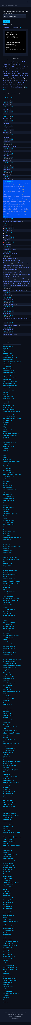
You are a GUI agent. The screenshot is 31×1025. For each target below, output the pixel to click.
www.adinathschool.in (9, 663)
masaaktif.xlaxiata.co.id (22, 274)
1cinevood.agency (17, 87)
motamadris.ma (7, 939)
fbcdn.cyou (6, 995)
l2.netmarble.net (7, 856)
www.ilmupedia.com (9, 609)
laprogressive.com (8, 986)
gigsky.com (6, 874)
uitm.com (5, 960)
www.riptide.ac (9, 64)
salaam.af (6, 82)
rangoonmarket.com (9, 615)
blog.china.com (7, 516)
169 (12, 135)
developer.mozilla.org (9, 409)
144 (10, 246)
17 (12, 311)
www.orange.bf (7, 605)
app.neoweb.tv (7, 226)
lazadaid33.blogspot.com (10, 557)
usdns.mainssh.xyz (8, 639)
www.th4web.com (8, 624)
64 (7, 97)
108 (12, 111)
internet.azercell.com (9, 791)
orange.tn (5, 924)
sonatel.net (6, 694)
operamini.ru (6, 757)
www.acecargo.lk (8, 911)
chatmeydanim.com (8, 429)
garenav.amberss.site (9, 661)
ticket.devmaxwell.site (9, 765)
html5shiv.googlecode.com (11, 598)
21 (11, 144)
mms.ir (5, 589)
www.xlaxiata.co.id (22, 279)
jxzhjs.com (6, 155)
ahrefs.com (6, 828)
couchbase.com (7, 908)
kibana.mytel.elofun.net (9, 802)
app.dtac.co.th (7, 681)
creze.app (5, 607)
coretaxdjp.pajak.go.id (9, 652)
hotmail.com (6, 422)
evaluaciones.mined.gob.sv (11, 815)
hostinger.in (6, 313)
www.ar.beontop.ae (9, 73)
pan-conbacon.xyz (8, 676)
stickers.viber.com (8, 943)
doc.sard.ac (15, 66)
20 (12, 322)
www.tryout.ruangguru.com (11, 414)
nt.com (5, 503)
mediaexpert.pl (7, 720)
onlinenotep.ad (13, 71)
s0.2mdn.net (6, 772)
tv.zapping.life (7, 459)
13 (12, 302)
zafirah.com (6, 717)
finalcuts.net (6, 388)
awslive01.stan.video (9, 592)
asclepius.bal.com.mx (9, 956)
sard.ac (18, 64)
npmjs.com (6, 509)
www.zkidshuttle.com (9, 579)
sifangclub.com (7, 804)
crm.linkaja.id (6, 535)
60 (12, 97)
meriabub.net (7, 230)
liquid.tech (6, 1002)
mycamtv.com (7, 542)
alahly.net (5, 427)
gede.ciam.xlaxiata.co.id (21, 267)
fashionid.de (6, 295)
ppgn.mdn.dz (6, 587)
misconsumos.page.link (9, 861)
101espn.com (6, 548)
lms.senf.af (20, 82)
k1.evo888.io (6, 602)
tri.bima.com (6, 687)
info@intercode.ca (17, 1016)
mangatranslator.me (8, 746)
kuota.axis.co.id (7, 700)
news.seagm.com (8, 359)
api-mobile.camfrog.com (10, 978)
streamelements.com (20, 263)
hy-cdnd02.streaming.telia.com (12, 546)
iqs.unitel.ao (6, 438)
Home (3, 5)
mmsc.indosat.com (8, 752)
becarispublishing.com (10, 258)
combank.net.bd (7, 906)
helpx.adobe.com (8, 885)
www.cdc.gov (7, 401)
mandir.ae (7, 75)
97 (9, 223)
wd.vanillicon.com (8, 839)
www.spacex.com (8, 355)
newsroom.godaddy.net (10, 613)
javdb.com (6, 394)
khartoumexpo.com (8, 398)
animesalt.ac (7, 62)
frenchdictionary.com (9, 304)
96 (9, 219)
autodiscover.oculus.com (10, 390)
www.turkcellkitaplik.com (10, 941)
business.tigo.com (8, 485)
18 (13, 237)
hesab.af (11, 80)
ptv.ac (14, 62)
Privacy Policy (11, 1014)
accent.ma (6, 984)
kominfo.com (6, 672)
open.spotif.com (7, 796)
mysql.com (6, 642)
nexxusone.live (7, 919)
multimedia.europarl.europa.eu (12, 418)
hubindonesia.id (7, 655)
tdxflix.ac (24, 66)
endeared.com (7, 689)
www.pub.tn (6, 880)
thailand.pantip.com (8, 364)
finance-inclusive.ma (9, 622)
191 (12, 219)
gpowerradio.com (8, 529)
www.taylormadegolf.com (11, 325)
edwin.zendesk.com (8, 709)
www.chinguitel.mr (8, 522)
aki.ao (4, 455)
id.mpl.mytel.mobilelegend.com (12, 474)
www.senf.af (7, 85)
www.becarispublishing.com (12, 260)
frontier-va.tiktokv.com (9, 490)
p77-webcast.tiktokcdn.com (11, 882)
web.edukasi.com (8, 715)
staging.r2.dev (7, 179)
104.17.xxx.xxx (7, 713)
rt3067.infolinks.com (9, 887)
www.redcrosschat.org (9, 416)
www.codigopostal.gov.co (10, 921)
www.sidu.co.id (7, 704)
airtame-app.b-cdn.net (9, 900)
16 (12, 306)
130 (12, 153)
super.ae (15, 75)
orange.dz (6, 702)
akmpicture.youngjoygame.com (12, 837)
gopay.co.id (6, 403)
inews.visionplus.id (8, 678)
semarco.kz (6, 754)
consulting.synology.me (10, 854)
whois (19, 27)
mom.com (5, 737)
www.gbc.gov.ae (22, 73)
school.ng (5, 728)
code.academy (7, 69)
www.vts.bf (6, 973)
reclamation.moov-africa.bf (11, 635)
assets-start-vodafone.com (11, 433)
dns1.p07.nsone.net (8, 405)
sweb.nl (5, 425)
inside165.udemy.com (9, 863)
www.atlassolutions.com (10, 945)
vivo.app (5, 843)
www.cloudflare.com (9, 631)
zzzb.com (5, 611)
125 (12, 148)
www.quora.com (7, 468)
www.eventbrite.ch (8, 618)
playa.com (6, 533)
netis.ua (5, 835)
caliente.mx (6, 309)
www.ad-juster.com (9, 249)
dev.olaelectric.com (8, 524)
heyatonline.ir (7, 511)
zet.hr (4, 707)
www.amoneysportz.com (10, 776)
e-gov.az (5, 448)
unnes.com (6, 852)
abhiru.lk (5, 650)
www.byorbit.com (8, 637)
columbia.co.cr (7, 553)
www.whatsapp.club (9, 372)
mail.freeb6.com (7, 353)
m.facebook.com (8, 928)
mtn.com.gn (6, 913)
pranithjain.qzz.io (8, 793)
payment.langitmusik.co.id (10, 683)
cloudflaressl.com (8, 826)
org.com (5, 917)
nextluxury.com (7, 420)
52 (9, 97)
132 (12, 116)
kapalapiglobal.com (8, 800)
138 (12, 121)
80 (10, 181)
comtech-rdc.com (8, 876)
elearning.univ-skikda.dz (10, 967)
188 (12, 162)
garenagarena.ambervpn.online (12, 659)
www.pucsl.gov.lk (8, 824)
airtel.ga (5, 518)
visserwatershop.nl (8, 370)
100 (12, 107)
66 (9, 176)
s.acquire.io (6, 670)
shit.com (5, 848)
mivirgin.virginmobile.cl (9, 696)
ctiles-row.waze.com (9, 841)
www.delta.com (7, 366)
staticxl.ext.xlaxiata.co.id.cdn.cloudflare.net (16, 281)
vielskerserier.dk (8, 299)
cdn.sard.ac (6, 66)
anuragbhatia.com (8, 982)
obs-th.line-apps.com (9, 446)
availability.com (7, 722)
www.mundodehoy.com (10, 726)
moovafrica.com (7, 947)
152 (12, 125)
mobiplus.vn (6, 904)
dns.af (5, 80)
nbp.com (5, 451)
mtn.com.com (7, 809)
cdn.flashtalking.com (9, 479)
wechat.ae (7, 78)
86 (12, 102)
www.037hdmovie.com (9, 668)
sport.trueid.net (7, 878)
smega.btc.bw (7, 566)
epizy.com (6, 505)
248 (12, 172)
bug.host (5, 349)
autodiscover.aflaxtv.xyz (10, 570)
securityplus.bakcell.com (10, 435)
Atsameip (14, 5)
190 (12, 167)
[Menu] (27, 2)
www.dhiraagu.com (8, 498)
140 (11, 237)
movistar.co (6, 568)
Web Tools (8, 5)
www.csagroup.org (8, 780)
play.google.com (7, 563)
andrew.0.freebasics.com (10, 357)
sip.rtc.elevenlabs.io (8, 477)
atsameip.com (7, 934)
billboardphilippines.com (10, 385)
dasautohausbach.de (9, 646)
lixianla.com (6, 100)
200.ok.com (6, 774)
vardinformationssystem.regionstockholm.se (17, 318)
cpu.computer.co (8, 976)
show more (6, 216)
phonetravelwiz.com (9, 383)
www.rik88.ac (22, 62)
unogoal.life (6, 240)
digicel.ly (5, 724)
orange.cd (6, 787)
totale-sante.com (8, 817)
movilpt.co (6, 453)
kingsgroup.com (7, 351)
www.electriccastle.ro (9, 965)
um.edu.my (6, 778)
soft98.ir (5, 971)
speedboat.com (7, 379)
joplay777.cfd (6, 483)
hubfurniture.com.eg (9, 648)
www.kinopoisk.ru (8, 991)
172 (5, 97)
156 (12, 130)
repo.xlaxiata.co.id (8, 279)
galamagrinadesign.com (10, 27)
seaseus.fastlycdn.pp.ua (10, 980)
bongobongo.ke (7, 763)
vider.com (5, 735)
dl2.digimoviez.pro (8, 626)
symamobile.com (8, 396)
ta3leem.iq (6, 633)
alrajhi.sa (5, 392)
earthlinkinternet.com (9, 520)
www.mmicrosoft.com (9, 898)
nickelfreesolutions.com (10, 381)
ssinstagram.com (8, 902)
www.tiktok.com (7, 550)
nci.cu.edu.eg (6, 811)
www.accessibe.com (9, 748)
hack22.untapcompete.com (11, 993)
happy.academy (19, 69)
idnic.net (5, 431)
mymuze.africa (17, 85)
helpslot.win (6, 830)
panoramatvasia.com (9, 806)
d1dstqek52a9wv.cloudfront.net (12, 783)
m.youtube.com (7, 487)
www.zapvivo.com (8, 496)
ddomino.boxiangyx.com (10, 513)
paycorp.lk (6, 576)
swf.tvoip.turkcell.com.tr (10, 377)
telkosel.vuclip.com (8, 628)
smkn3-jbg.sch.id (8, 596)
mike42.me (6, 711)
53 (9, 144)
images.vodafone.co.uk (9, 813)
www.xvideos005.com (10, 253)
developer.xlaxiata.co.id (10, 269)
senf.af (13, 82)
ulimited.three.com (8, 915)
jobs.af (23, 80)
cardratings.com (8, 330)
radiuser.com (6, 871)
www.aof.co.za (7, 540)
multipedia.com (7, 494)
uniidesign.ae (24, 75)
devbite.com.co (7, 685)
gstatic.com (6, 585)
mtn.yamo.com (7, 937)
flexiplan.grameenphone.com (11, 411)
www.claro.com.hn (8, 858)
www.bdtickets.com (8, 750)
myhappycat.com (8, 368)
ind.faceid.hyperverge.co (10, 730)
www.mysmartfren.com (9, 644)
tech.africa (6, 87)
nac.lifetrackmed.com (9, 867)
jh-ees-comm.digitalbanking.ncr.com (14, 290)
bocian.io (5, 932)
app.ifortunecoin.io (8, 507)
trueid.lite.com (7, 674)
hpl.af (17, 80)
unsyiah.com (6, 895)
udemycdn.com (7, 440)
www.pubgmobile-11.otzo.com (12, 537)
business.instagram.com (10, 574)
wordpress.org (7, 963)
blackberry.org (7, 952)
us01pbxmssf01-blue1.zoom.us (12, 665)
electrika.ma (6, 767)
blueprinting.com (8, 346)
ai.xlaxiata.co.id (7, 267)
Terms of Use (19, 1014)
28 (11, 223)
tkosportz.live (7, 594)
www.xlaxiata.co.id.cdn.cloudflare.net (16, 285)
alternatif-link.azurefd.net (10, 583)
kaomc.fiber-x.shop (8, 865)
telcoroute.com (7, 958)
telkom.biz (6, 997)
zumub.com (6, 464)
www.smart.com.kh (8, 500)
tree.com (5, 620)
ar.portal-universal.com (9, 442)
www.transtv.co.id (8, 822)
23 (12, 332)
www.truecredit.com (9, 334)
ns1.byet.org (6, 785)
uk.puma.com (7, 263)
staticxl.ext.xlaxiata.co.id (10, 272)
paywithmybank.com (9, 926)
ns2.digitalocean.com (9, 146)
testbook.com (7, 444)
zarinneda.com (7, 481)
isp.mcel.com (6, 789)
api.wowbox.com (8, 869)
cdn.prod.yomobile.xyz (9, 950)
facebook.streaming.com (10, 969)
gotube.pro (6, 989)
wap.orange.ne (7, 492)
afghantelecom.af (18, 78)
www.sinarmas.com (8, 698)
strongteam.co (7, 891)
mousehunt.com (7, 954)
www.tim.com (7, 819)
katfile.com (6, 572)
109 (11, 233)
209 (12, 139)
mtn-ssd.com (6, 544)
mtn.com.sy (6, 657)
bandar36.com (7, 798)
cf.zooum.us (6, 1000)
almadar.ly (6, 457)
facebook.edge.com (9, 375)
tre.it (4, 527)
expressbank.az (7, 850)
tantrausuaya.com (8, 407)
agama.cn (5, 759)
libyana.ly (5, 555)
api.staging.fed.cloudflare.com (12, 221)
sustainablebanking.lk (9, 531)
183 (12, 158)
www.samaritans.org (9, 739)
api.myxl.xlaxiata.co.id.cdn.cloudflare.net (17, 283)
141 (11, 242)
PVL (18, 1018)
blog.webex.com (7, 466)
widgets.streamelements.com (12, 265)
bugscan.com (7, 893)
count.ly (5, 889)
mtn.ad (5, 71)
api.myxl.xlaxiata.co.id (11, 276)
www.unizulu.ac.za (8, 930)
